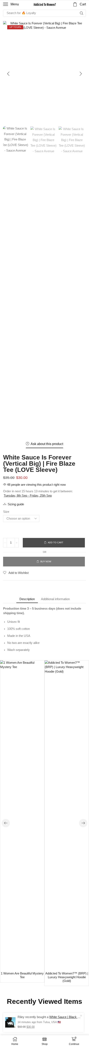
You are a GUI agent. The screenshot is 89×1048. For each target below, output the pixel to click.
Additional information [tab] (55, 599)
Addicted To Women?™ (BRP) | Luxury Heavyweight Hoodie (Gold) (66, 977)
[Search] (81, 13)
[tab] (27, 599)
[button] (11, 4)
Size (6, 511)
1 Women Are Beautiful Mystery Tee (22, 975)
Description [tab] (27, 599)
